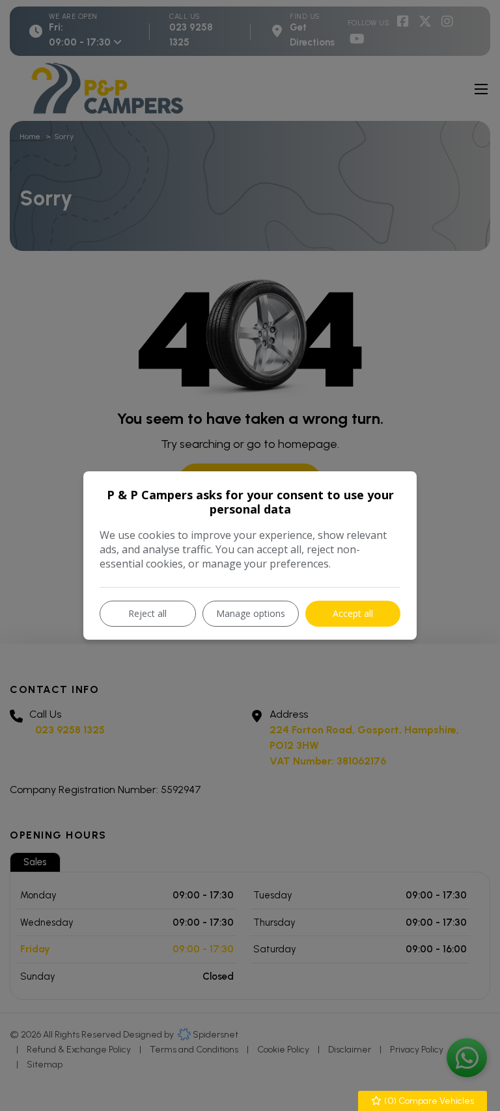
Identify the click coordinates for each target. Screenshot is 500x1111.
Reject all (147, 613)
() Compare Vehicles (428, 1100)
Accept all (353, 613)
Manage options (250, 613)
